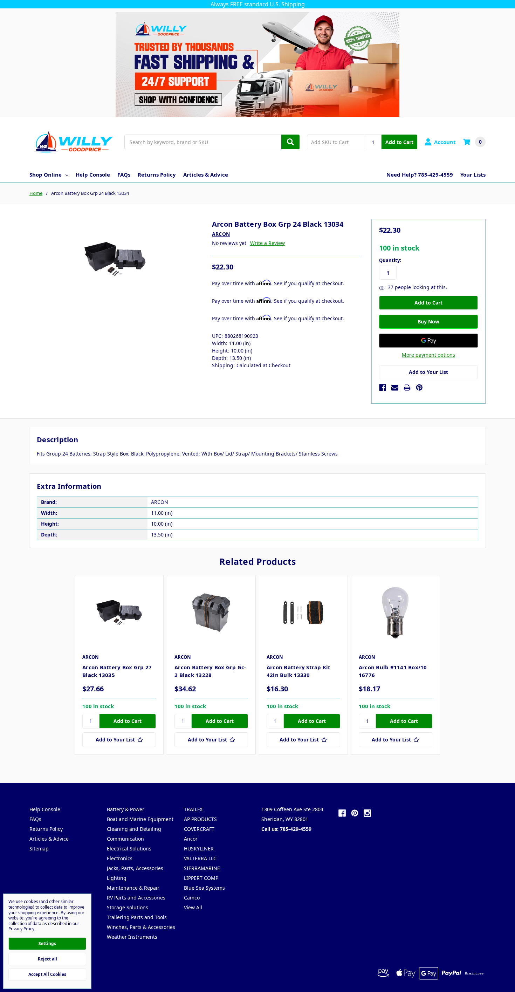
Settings (47, 943)
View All (193, 907)
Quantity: (390, 260)
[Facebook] (382, 387)
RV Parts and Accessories (136, 897)
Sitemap (39, 848)
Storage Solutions (127, 907)
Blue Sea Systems (204, 887)
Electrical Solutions (129, 848)
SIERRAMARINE (202, 868)
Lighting (116, 878)
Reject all (47, 959)
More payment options (428, 354)
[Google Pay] (428, 341)
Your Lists (473, 174)
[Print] (407, 387)
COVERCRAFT (199, 829)
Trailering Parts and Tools (137, 917)
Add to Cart (399, 142)
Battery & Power (125, 809)
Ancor (191, 838)
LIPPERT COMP (201, 878)
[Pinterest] (419, 387)
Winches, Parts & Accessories (141, 927)
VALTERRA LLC (200, 858)
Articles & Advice (205, 174)
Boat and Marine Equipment (140, 819)
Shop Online (45, 174)
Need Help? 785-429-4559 (419, 174)
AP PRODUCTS (200, 819)
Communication (125, 838)
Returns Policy (157, 174)
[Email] (394, 387)
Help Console (93, 174)
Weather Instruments (132, 936)
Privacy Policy (21, 929)
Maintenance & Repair (133, 887)
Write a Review (267, 243)
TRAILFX (193, 809)
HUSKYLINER (199, 848)
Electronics (119, 858)
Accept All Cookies (47, 974)
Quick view (119, 612)
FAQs (123, 174)
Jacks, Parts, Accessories (135, 868)
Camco (192, 897)
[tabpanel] (119, 664)
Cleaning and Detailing (134, 829)
